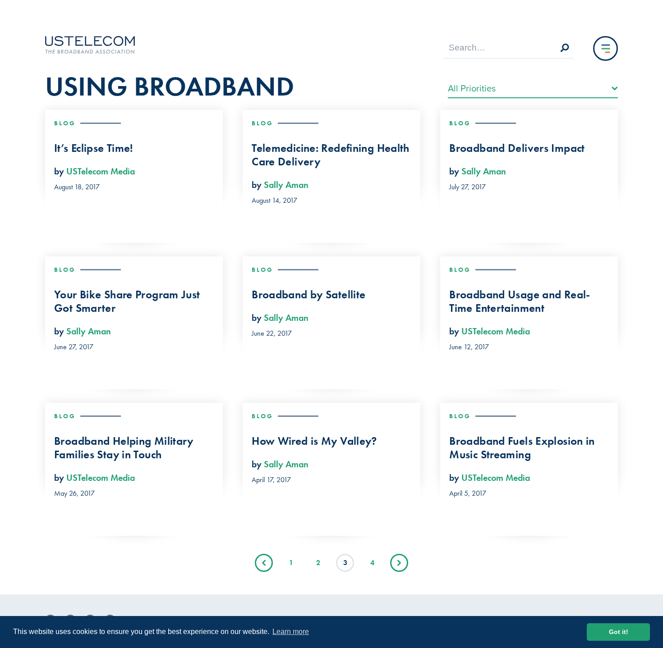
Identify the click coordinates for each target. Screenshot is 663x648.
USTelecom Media (100, 171)
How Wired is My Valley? (314, 441)
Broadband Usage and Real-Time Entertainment (519, 301)
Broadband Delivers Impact (517, 148)
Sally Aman (286, 185)
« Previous (264, 563)
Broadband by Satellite (308, 294)
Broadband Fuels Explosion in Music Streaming (522, 447)
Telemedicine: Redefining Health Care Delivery (331, 155)
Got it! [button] (618, 631)
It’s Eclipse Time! (93, 148)
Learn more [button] (290, 631)
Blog (65, 123)
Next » (399, 563)
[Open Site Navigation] (605, 48)
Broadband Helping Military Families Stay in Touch (123, 447)
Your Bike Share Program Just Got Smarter (127, 301)
